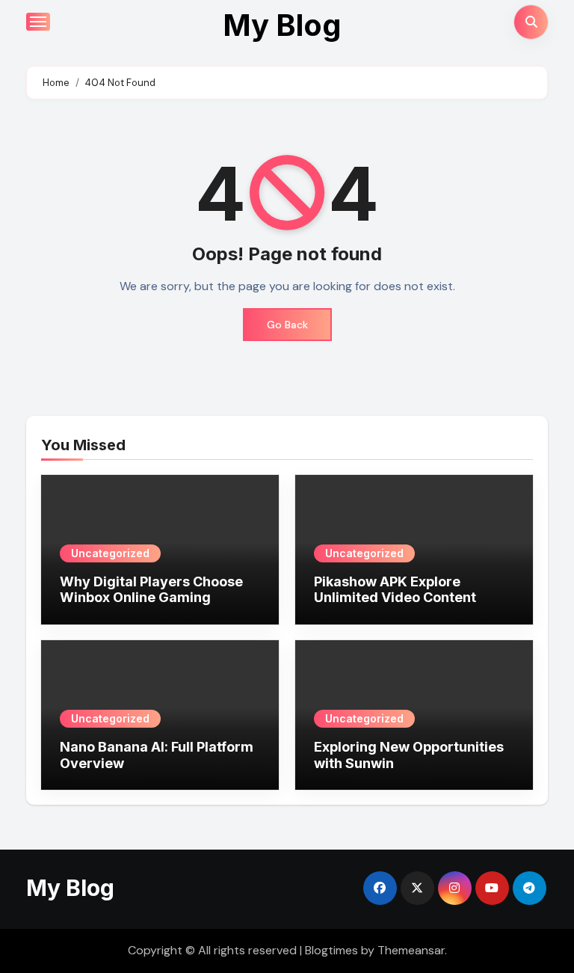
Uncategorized (110, 553)
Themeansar (411, 950)
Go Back (287, 324)
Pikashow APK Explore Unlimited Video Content (395, 590)
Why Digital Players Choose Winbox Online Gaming (151, 590)
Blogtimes (331, 950)
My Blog (282, 25)
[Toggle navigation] (38, 22)
